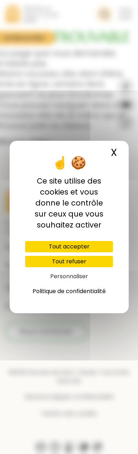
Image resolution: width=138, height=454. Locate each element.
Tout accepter (69, 246)
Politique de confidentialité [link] (69, 291)
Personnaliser (69, 276)
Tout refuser (69, 261)
